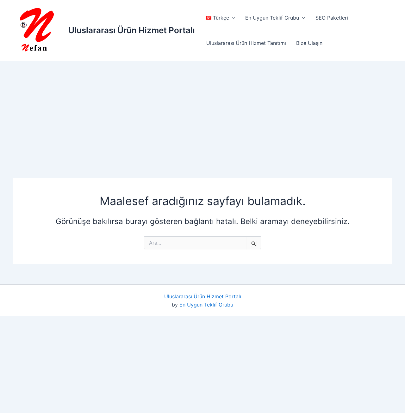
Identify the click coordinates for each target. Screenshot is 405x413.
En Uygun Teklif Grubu (272, 18)
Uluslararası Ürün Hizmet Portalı (131, 30)
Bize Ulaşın (309, 43)
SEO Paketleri (331, 18)
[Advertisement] (206, 109)
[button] (232, 17)
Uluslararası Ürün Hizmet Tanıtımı (246, 43)
